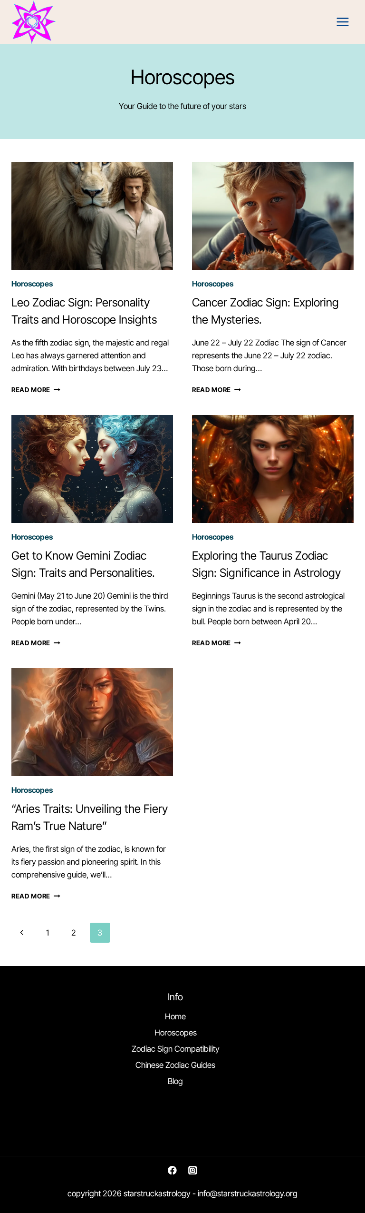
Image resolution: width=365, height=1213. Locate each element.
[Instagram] (193, 1170)
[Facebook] (172, 1170)
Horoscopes (32, 283)
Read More (35, 390)
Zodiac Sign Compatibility (176, 1049)
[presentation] (92, 216)
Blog (175, 1081)
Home (175, 1016)
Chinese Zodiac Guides (175, 1065)
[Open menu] (342, 22)
